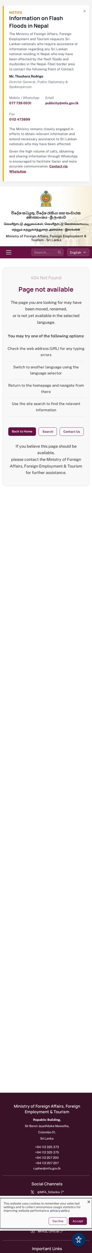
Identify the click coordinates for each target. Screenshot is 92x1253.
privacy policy (60, 1210)
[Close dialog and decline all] (88, 1201)
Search (47, 431)
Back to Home (22, 431)
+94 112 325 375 (47, 1152)
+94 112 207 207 (47, 1163)
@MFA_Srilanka (48, 1192)
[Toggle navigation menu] (9, 252)
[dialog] (46, 1213)
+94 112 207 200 (47, 1157)
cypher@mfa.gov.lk (47, 1168)
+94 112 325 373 (47, 1147)
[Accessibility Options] (78, 1239)
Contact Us (71, 431)
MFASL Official (48, 1231)
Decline (57, 1221)
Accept (78, 1221)
